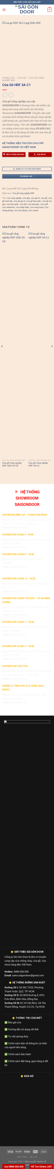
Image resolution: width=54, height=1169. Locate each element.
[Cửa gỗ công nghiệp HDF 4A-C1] (40, 345)
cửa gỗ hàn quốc (33, 201)
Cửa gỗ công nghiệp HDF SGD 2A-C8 (12, 464)
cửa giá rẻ (35, 198)
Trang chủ (8, 78)
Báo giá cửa (14, 1022)
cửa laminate (33, 204)
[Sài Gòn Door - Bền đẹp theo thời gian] (27, 10)
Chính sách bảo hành (19, 1054)
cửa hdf (23, 204)
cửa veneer (33, 210)
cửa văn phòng (20, 210)
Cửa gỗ (22, 78)
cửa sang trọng (36, 207)
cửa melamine (8, 207)
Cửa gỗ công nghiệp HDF (23, 193)
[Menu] (4, 9)
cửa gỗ (44, 198)
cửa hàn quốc (13, 204)
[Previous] (2, 352)
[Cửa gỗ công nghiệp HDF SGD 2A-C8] (14, 345)
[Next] (51, 352)
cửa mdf (44, 204)
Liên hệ (33, 1157)
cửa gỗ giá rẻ (19, 201)
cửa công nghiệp (14, 198)
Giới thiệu (22, 1157)
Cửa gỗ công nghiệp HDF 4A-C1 (38, 464)
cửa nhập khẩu (22, 207)
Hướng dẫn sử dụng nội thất (23, 1029)
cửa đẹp (26, 198)
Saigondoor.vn (27, 1165)
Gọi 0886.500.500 (14, 1166)
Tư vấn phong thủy (18, 1036)
